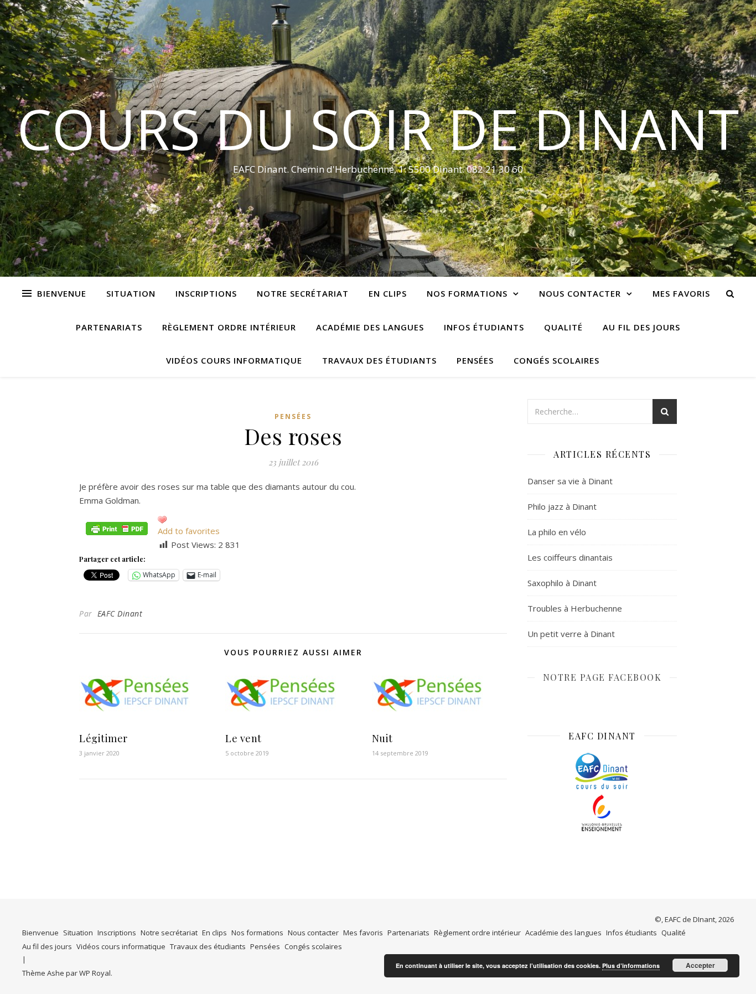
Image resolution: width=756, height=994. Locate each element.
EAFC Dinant (120, 613)
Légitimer (103, 738)
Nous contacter (580, 293)
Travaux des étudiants (379, 360)
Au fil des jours (641, 327)
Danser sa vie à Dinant (570, 480)
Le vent (243, 738)
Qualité (563, 327)
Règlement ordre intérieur (229, 327)
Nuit (382, 738)
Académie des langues (370, 327)
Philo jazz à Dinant (562, 506)
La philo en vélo (556, 531)
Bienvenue (61, 293)
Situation (131, 293)
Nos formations (467, 293)
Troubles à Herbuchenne (574, 608)
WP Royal (95, 973)
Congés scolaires (556, 360)
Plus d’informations (631, 965)
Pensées (475, 360)
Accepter (700, 965)
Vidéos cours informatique (234, 360)
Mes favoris (681, 293)
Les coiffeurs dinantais (570, 557)
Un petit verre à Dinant (571, 633)
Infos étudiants (484, 327)
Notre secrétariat (303, 293)
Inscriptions (206, 293)
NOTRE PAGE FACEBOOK (602, 677)
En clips (388, 293)
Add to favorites (189, 530)
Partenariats (109, 327)
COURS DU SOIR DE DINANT (378, 128)
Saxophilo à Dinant (562, 582)
